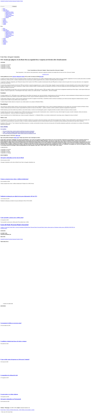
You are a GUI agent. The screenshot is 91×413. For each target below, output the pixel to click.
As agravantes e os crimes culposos (9, 394)
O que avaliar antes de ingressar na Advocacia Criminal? (14, 359)
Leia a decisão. (4, 126)
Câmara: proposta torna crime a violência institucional (14, 179)
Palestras (4, 20)
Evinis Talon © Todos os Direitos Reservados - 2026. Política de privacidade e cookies (17, 409)
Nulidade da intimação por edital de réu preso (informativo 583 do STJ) (18, 196)
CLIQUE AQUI (45, 74)
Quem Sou (5, 9)
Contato (4, 23)
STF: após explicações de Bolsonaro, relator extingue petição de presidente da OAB (19, 133)
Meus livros (5, 21)
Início (4, 8)
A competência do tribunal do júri (9, 375)
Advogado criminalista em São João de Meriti (12, 157)
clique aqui (18, 135)
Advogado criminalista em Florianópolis (10, 399)
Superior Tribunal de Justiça (18, 76)
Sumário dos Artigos (9, 11)
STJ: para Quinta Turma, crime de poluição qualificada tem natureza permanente (18, 131)
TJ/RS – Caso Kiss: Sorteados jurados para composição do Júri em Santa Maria (18, 132)
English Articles (8, 14)
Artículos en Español (9, 15)
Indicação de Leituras (9, 13)
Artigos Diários (6, 10)
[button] (45, 26)
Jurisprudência (8, 16)
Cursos (4, 19)
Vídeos (4, 18)
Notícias (7, 17)
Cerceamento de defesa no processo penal (10, 323)
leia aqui (41, 76)
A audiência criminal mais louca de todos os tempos (13, 341)
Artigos (4, 24)
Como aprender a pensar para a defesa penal (11, 217)
